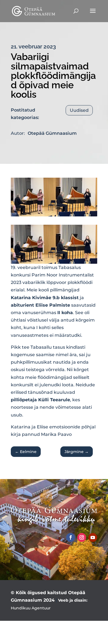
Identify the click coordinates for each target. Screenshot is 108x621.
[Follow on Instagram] (81, 537)
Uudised (79, 110)
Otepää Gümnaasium (52, 133)
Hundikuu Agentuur (31, 608)
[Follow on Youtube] (92, 537)
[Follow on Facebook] (70, 537)
